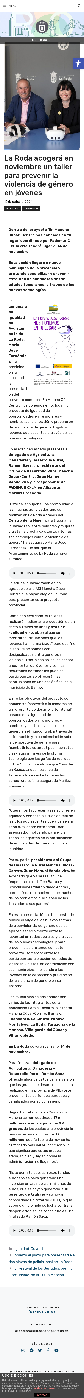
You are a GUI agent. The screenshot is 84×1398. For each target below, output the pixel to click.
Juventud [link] (31, 208)
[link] (78, 63)
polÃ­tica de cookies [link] (44, 1388)
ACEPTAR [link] (42, 1395)
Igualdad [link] (12, 208)
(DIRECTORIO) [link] (42, 1311)
